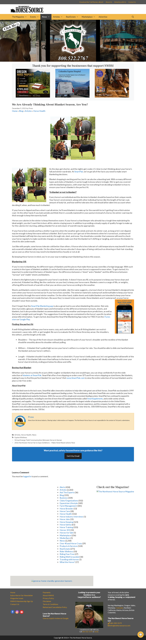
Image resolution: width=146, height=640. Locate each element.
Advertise (103, 17)
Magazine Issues (16, 598)
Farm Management (68, 506)
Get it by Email (73, 456)
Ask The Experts (67, 492)
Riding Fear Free (67, 554)
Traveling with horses (69, 559)
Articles (56, 17)
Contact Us (132, 2)
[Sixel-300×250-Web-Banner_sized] (33, 96)
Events (33, 17)
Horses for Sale (66, 532)
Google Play (24, 319)
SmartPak (78, 171)
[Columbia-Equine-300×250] (72, 96)
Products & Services (69, 546)
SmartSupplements (95, 398)
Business (64, 498)
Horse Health (39, 111)
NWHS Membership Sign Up (21, 601)
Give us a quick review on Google (55, 618)
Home (14, 111)
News (44, 17)
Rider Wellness (66, 551)
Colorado (119, 608)
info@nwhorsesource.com (120, 625)
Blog (21, 111)
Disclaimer (47, 601)
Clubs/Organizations (69, 500)
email (96, 632)
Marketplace (87, 17)
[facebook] (12, 612)
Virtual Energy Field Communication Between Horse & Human (38, 440)
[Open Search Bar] (133, 17)
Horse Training (66, 527)
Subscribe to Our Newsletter (21, 595)
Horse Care (65, 511)
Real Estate (71, 17)
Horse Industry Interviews (71, 516)
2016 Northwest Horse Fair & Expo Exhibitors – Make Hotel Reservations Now (44, 443)
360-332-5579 (87, 632)
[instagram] (17, 612)
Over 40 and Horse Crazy (71, 543)
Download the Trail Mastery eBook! (91, 2)
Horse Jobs (65, 519)
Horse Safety (65, 524)
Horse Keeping (66, 522)
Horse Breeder (66, 508)
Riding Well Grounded (69, 557)
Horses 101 (65, 530)
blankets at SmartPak (32, 375)
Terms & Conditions (50, 604)
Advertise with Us (120, 2)
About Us (109, 2)
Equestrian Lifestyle (69, 503)
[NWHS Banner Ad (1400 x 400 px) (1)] (73, 61)
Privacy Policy (48, 598)
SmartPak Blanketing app (42, 306)
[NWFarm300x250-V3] (112, 96)
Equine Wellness (20, 437)
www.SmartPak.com (75, 378)
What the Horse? (67, 562)
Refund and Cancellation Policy (55, 607)
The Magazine (18, 17)
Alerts (62, 487)
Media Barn (65, 538)
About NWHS (48, 595)
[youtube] (21, 612)
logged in (27, 476)
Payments (47, 592)
